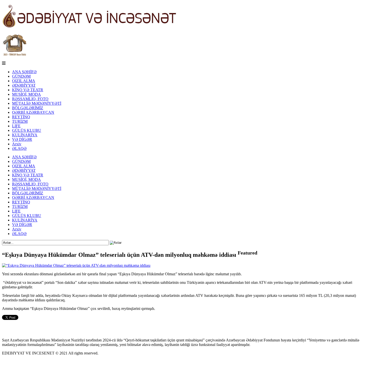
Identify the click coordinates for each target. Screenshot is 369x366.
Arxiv (16, 144)
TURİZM (20, 121)
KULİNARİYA (24, 135)
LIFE (16, 126)
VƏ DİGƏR (22, 139)
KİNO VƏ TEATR (27, 90)
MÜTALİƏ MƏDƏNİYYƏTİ (36, 103)
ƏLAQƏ (19, 148)
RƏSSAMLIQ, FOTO (30, 99)
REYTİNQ (21, 117)
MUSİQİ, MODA (26, 94)
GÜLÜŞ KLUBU (26, 130)
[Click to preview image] (76, 265)
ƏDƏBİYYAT (24, 85)
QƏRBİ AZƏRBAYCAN (33, 112)
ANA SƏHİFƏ (24, 72)
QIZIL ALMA (23, 81)
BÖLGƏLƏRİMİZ (27, 108)
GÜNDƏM (21, 76)
